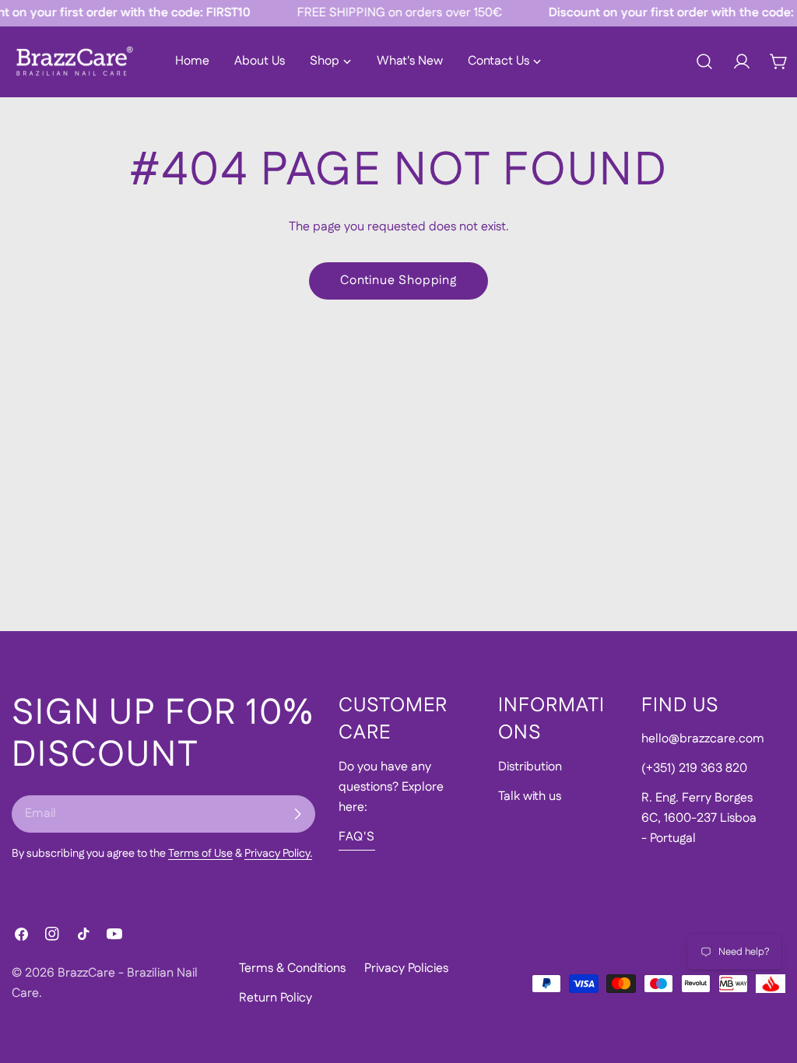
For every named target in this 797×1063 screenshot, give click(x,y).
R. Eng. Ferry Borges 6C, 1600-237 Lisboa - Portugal (699, 818)
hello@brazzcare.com (702, 739)
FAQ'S (357, 837)
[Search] (704, 61)
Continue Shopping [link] (398, 280)
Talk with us (529, 796)
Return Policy (275, 998)
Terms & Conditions (292, 968)
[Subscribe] (297, 814)
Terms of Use (200, 853)
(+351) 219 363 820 (694, 768)
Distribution (530, 767)
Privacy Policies (406, 968)
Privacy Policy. (278, 853)
